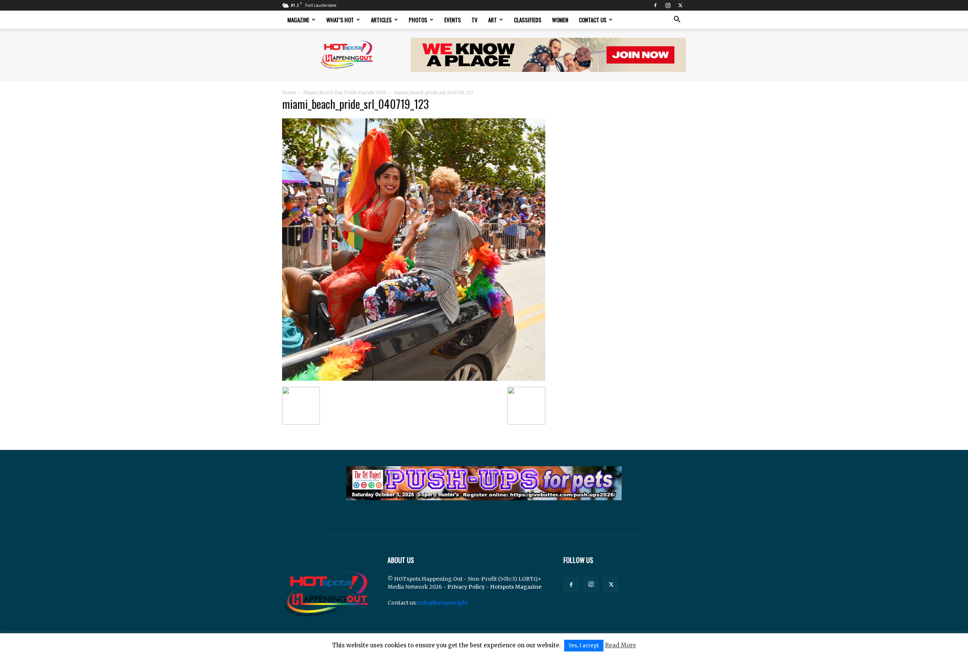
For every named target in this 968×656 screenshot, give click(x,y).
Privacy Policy (466, 586)
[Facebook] (655, 5)
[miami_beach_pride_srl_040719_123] (413, 378)
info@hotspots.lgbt (443, 602)
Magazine (298, 20)
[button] (677, 20)
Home (289, 92)
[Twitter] (680, 5)
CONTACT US (593, 20)
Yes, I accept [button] (584, 645)
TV (475, 20)
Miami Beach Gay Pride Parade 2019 (344, 92)
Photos (418, 20)
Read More (620, 645)
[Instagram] (667, 5)
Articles (381, 20)
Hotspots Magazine (515, 586)
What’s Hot (340, 20)
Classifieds (527, 20)
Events (452, 20)
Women (560, 20)
